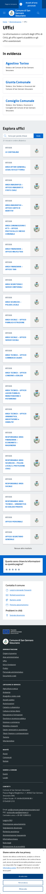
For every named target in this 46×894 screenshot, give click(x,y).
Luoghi (5, 777)
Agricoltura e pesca (10, 688)
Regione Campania (11, 4)
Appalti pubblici (8, 699)
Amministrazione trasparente (14, 835)
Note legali (7, 842)
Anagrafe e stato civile (11, 696)
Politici (5, 668)
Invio (38, 135)
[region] (23, 871)
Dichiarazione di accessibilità (14, 846)
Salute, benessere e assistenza (15, 729)
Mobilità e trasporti (10, 725)
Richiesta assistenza (11, 831)
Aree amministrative (11, 657)
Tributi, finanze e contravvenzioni (15, 733)
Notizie (5, 761)
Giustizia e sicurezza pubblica (14, 718)
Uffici (5, 660)
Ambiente (6, 692)
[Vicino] (43, 850)
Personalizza (23, 882)
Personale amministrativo (13, 672)
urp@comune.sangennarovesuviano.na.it (24, 809)
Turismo (6, 737)
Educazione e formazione (13, 714)
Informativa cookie (9, 867)
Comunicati (7, 757)
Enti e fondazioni (9, 664)
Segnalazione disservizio (12, 827)
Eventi (5, 773)
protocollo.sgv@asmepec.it (17, 812)
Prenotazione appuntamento (14, 824)
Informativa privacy (10, 839)
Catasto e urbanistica (11, 707)
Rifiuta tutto (23, 889)
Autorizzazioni (8, 703)
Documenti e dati (9, 675)
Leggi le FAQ (7, 820)
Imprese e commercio (11, 722)
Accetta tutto (23, 876)
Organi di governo (10, 653)
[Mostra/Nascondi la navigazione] (4, 12)
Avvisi (5, 753)
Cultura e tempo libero (11, 711)
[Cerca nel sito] (38, 13)
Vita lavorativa (8, 740)
